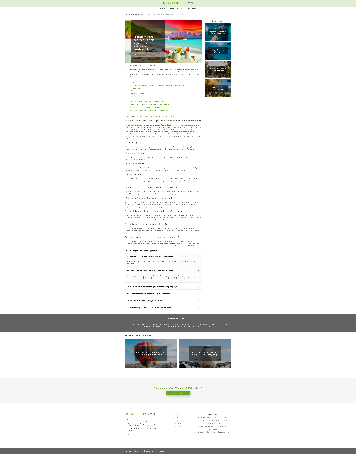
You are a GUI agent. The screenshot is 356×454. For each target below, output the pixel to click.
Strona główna (129, 14)
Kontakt (129, 438)
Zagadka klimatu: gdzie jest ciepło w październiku (149, 99)
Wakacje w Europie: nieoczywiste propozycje (146, 101)
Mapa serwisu (149, 451)
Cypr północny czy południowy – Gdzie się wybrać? (154, 116)
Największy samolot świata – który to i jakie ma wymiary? (205, 353)
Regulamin (162, 451)
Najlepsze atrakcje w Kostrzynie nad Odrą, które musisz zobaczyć (151, 353)
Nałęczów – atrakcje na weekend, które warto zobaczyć (218, 69)
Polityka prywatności (131, 451)
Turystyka (164, 9)
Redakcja (130, 434)
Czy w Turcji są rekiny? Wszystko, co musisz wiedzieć (218, 51)
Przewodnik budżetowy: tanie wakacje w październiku (150, 104)
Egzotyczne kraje (136, 96)
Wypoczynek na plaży (138, 90)
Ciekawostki (191, 9)
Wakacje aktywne (136, 88)
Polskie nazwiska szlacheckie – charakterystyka (213, 417)
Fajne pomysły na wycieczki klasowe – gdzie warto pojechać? (218, 88)
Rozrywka (174, 9)
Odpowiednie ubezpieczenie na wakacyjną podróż (149, 110)
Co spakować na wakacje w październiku (145, 107)
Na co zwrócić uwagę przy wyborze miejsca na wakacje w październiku (157, 85)
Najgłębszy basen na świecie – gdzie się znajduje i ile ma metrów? (218, 32)
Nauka (182, 9)
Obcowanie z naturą (137, 93)
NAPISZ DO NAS (178, 393)
